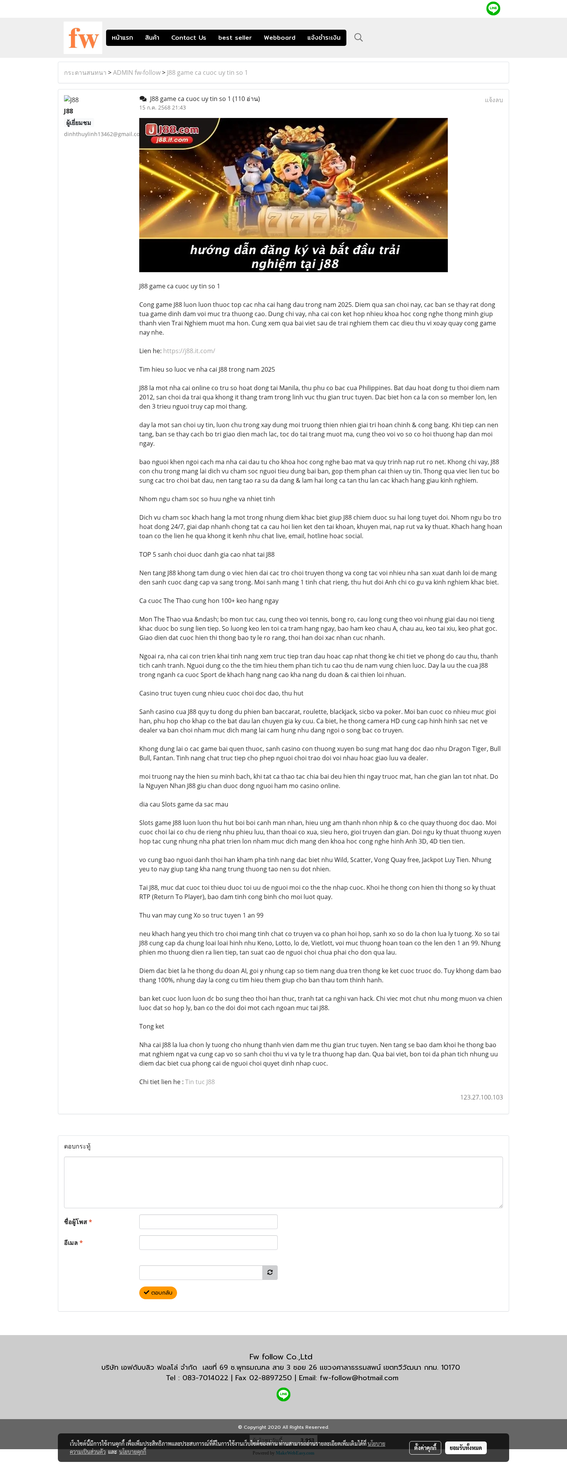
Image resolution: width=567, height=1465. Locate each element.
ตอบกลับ (160, 1293)
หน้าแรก (122, 37)
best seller (235, 37)
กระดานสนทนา (85, 72)
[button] (358, 37)
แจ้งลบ (494, 100)
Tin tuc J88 (200, 1082)
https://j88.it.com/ (189, 351)
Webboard (279, 37)
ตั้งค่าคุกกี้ (425, 1447)
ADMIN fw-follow (136, 72)
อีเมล (73, 1242)
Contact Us (188, 37)
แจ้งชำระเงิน (324, 37)
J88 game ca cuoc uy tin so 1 (207, 72)
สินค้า (152, 37)
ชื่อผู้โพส (78, 1221)
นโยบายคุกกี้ (132, 1451)
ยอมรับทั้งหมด (466, 1447)
